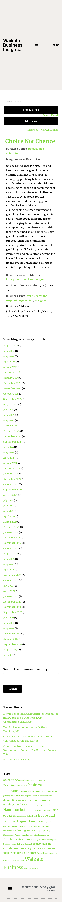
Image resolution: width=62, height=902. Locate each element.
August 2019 (10, 649)
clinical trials (25, 791)
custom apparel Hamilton (29, 796)
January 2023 (10, 532)
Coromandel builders (40, 791)
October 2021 (10, 580)
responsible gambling (19, 300)
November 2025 (12, 388)
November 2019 (12, 633)
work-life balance (31, 869)
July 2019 (8, 655)
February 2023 (11, 527)
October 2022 (11, 548)
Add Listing (31, 121)
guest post (45, 805)
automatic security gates (35, 780)
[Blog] (57, 45)
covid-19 (14, 796)
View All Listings (49, 129)
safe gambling (43, 300)
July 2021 (8, 585)
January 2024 (11, 473)
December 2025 (12, 383)
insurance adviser (10, 826)
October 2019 (10, 639)
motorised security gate (40, 835)
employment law (14, 804)
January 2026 (11, 377)
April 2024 (9, 457)
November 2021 (12, 575)
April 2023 (9, 516)
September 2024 (12, 441)
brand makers (22, 786)
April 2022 (9, 569)
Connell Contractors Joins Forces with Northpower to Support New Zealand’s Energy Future (29, 750)
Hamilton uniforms (42, 810)
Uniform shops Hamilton (13, 860)
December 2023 (12, 479)
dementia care (46, 796)
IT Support (40, 826)
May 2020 (8, 628)
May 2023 (8, 511)
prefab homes (43, 839)
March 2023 (10, 521)
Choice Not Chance (30, 141)
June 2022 (9, 559)
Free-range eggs (32, 805)
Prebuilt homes (30, 839)
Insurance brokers (27, 826)
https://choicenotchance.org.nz (25, 279)
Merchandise (8, 835)
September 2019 (12, 644)
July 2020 (8, 617)
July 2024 (8, 447)
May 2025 (8, 420)
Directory (32, 129)
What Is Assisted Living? (17, 759)
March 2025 (10, 425)
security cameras (32, 848)
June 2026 (9, 351)
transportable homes (23, 852)
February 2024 (11, 468)
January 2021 (10, 596)
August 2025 (10, 404)
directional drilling (42, 800)
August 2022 (10, 553)
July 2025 (8, 409)
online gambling (37, 295)
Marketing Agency (38, 830)
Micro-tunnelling (22, 835)
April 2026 (9, 361)
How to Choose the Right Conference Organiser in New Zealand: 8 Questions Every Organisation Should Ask (30, 717)
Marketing (19, 830)
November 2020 (12, 607)
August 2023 (10, 495)
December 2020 (12, 601)
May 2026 (8, 356)
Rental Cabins (25, 844)
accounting (10, 779)
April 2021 (9, 591)
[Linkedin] (53, 45)
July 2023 (8, 500)
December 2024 (12, 436)
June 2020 (9, 623)
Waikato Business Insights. (12, 45)
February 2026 (11, 372)
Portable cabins (13, 839)
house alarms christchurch (25, 816)
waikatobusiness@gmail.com (39, 888)
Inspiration (48, 822)
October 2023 (10, 484)
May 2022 (8, 564)
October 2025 (11, 393)
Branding (9, 785)
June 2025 (8, 415)
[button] (36, 45)
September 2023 (12, 489)
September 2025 (12, 399)
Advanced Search (50, 115)
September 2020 (12, 612)
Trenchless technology (47, 853)
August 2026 (10, 345)
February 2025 (11, 431)
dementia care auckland (18, 800)
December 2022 (12, 537)
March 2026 (10, 367)
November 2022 (12, 543)
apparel (21, 780)
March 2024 (10, 463)
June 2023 (8, 505)
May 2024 (8, 452)
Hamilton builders (18, 810)
